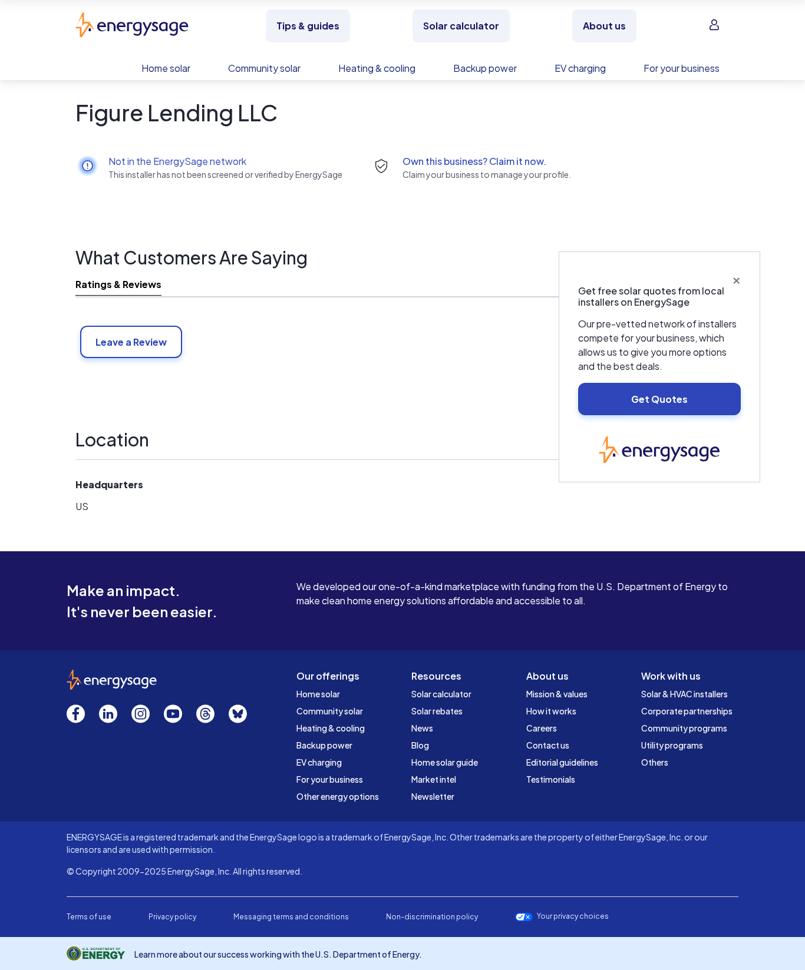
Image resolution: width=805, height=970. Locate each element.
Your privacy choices (573, 916)
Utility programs (672, 745)
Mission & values (557, 693)
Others (654, 762)
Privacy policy (172, 916)
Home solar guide (444, 762)
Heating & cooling (330, 728)
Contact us (547, 745)
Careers (541, 728)
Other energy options (337, 796)
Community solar (329, 711)
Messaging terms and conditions (291, 916)
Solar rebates (437, 711)
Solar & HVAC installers (684, 693)
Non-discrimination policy (432, 916)
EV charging (319, 762)
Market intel (433, 779)
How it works (551, 711)
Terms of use (89, 916)
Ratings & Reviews (118, 284)
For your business (329, 779)
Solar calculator (441, 693)
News (422, 728)
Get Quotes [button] (659, 399)
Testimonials (550, 779)
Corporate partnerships (687, 711)
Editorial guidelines (562, 762)
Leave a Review (131, 342)
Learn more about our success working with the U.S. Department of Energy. (278, 954)
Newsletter (432, 796)
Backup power (324, 745)
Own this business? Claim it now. (474, 161)
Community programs (684, 728)
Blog (420, 745)
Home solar (318, 693)
